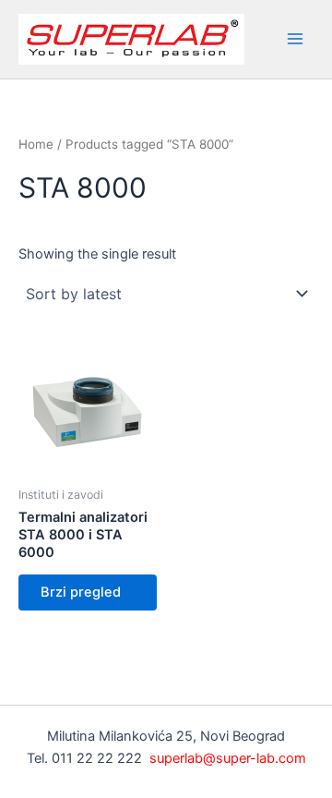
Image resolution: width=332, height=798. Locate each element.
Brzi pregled (81, 592)
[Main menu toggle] (295, 38)
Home (35, 144)
